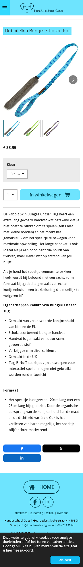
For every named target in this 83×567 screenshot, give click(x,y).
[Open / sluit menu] (5, 7)
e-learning (36, 512)
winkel (50, 512)
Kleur (11, 164)
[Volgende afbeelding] (73, 79)
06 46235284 (65, 525)
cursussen (21, 512)
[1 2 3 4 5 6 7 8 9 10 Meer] (10, 194)
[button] (12, 128)
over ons (62, 512)
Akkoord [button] (65, 560)
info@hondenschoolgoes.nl (36, 525)
